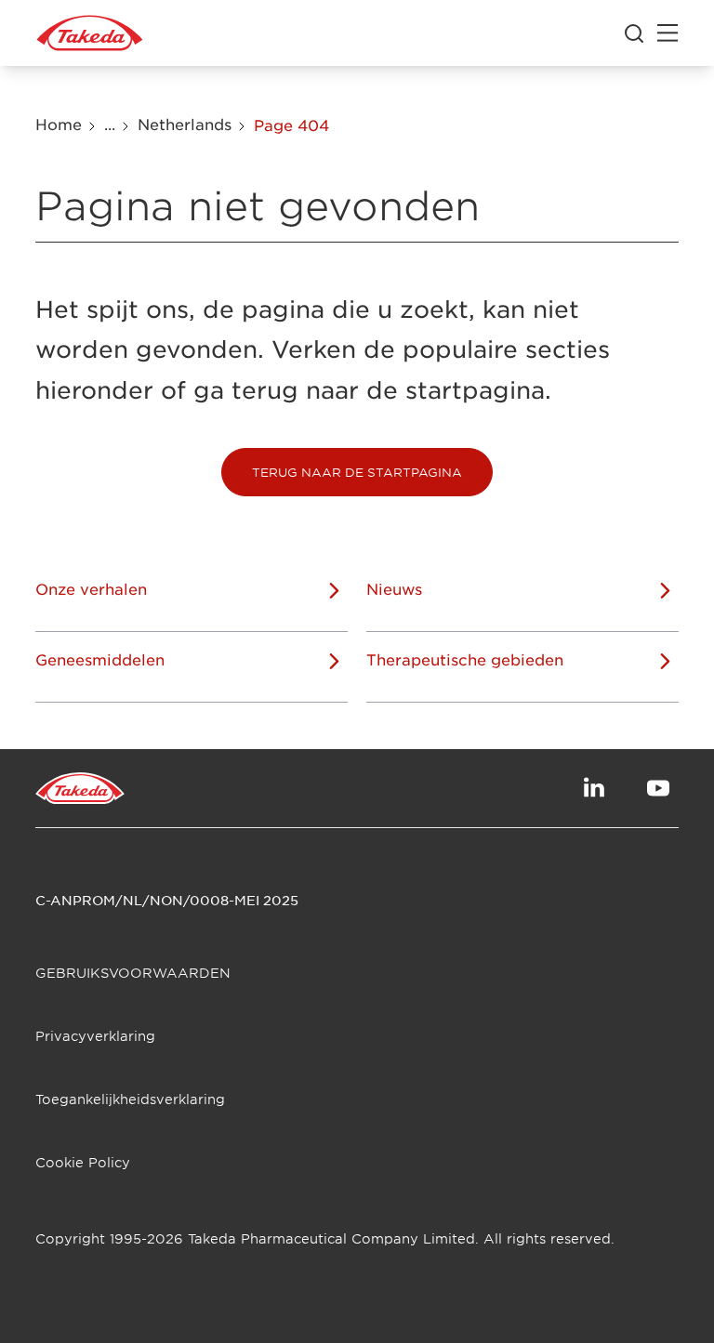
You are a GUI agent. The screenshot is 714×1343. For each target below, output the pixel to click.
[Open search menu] (634, 33)
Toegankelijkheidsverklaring (130, 1099)
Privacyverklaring (95, 1036)
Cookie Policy (82, 1162)
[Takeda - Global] (89, 33)
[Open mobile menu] (667, 33)
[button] (357, 472)
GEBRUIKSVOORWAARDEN (133, 973)
